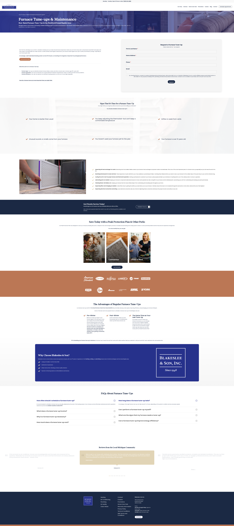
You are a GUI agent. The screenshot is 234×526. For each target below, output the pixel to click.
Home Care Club (123, 504)
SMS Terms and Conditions (122, 514)
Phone (128, 62)
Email (128, 69)
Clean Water (104, 506)
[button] (25, 59)
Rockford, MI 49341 (139, 501)
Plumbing (103, 502)
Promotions (121, 502)
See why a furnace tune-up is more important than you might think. (35, 80)
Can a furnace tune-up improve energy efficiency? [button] (139, 421)
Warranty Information (124, 506)
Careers (120, 499)
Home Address (131, 55)
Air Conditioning (105, 499)
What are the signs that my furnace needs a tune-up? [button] (140, 415)
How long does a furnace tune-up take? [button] (134, 401)
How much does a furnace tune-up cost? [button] (53, 422)
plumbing (98, 359)
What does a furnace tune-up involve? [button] (52, 411)
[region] (117, 462)
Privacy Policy (122, 509)
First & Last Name (132, 49)
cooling (91, 359)
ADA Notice (138, 517)
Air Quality (104, 504)
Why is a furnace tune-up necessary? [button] (51, 417)
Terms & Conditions (124, 511)
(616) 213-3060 (127, 1)
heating (87, 359)
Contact (120, 497)
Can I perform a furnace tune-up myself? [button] (135, 410)
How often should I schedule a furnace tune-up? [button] (56, 401)
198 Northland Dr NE (139, 499)
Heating (103, 497)
